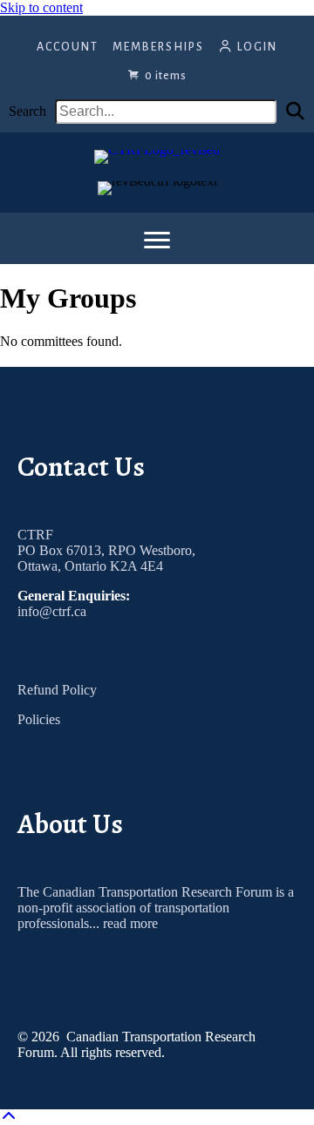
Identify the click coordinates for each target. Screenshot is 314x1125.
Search (27, 111)
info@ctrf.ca (51, 611)
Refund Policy (57, 689)
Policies (38, 719)
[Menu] (157, 240)
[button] (295, 112)
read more (130, 923)
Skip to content (41, 7)
